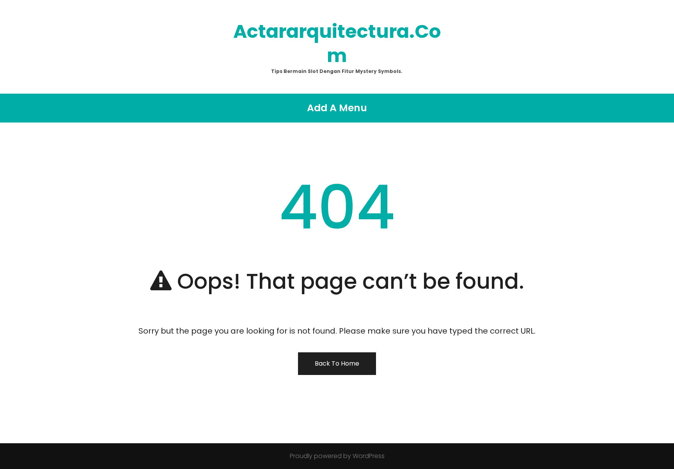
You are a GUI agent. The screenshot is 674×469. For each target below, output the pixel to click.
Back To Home (337, 363)
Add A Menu (337, 108)
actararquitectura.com (337, 43)
